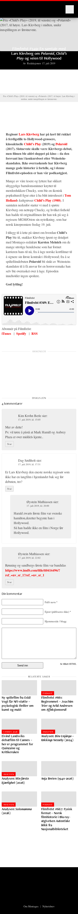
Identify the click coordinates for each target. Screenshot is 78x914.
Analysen (48, 731)
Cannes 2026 (10, 731)
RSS (34, 333)
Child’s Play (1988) (47, 200)
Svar (9, 443)
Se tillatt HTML (68, 664)
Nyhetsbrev (48, 906)
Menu (70, 9)
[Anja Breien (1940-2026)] (59, 768)
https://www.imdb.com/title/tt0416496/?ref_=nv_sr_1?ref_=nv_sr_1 (32, 572)
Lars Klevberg (29, 134)
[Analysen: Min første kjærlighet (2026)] (19, 768)
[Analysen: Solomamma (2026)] (19, 799)
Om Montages (31, 906)
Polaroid (61, 143)
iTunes (6, 333)
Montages (11, 7)
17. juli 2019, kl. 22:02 (29, 557)
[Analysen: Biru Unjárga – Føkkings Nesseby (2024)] (59, 726)
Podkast (47, 693)
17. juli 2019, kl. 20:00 (38, 505)
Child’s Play (32, 143)
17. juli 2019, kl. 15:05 (29, 419)
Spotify (21, 333)
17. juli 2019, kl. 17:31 (29, 464)
